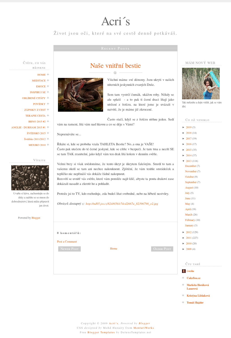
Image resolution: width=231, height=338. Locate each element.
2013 (189, 161)
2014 (189, 155)
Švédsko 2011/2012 (35, 139)
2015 (189, 149)
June (188, 198)
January (189, 225)
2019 (189, 127)
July (187, 193)
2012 (189, 232)
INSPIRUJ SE (38, 92)
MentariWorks (144, 327)
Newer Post (69, 248)
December (191, 166)
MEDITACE (39, 80)
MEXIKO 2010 (37, 145)
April (188, 209)
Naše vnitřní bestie (115, 65)
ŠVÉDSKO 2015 (36, 133)
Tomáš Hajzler (195, 302)
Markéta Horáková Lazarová (198, 286)
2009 (189, 249)
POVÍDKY (39, 104)
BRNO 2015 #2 (37, 121)
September (191, 182)
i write (190, 271)
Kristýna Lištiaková (198, 295)
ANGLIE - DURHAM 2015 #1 (28, 127)
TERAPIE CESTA (35, 115)
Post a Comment (67, 241)
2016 (189, 144)
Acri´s (115, 20)
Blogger (36, 217)
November (191, 171)
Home (113, 248)
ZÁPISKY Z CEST (35, 109)
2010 (189, 243)
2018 (189, 132)
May (188, 203)
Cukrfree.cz (193, 278)
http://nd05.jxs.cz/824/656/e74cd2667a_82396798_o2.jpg (122, 204)
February (190, 220)
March (189, 214)
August (189, 187)
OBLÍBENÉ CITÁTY (34, 98)
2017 (189, 138)
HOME (41, 74)
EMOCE (41, 86)
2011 (189, 237)
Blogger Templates (101, 332)
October (189, 176)
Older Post (162, 248)
